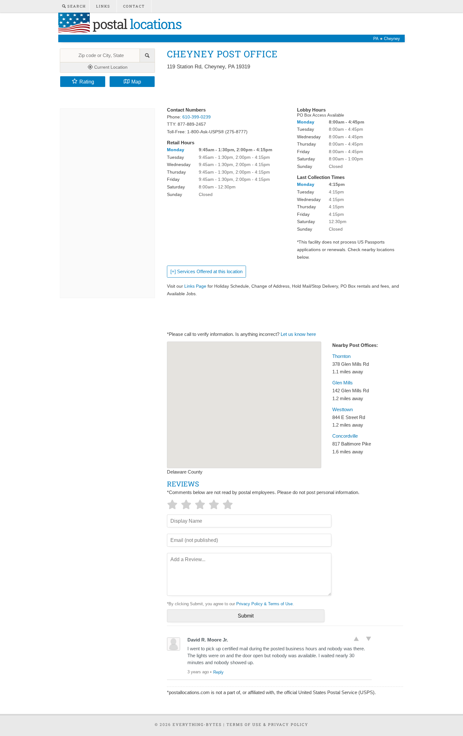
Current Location (110, 67)
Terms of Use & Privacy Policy (267, 724)
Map (136, 81)
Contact (134, 6)
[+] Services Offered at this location (206, 271)
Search (76, 6)
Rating (86, 81)
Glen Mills (342, 382)
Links (103, 6)
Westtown (342, 409)
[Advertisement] (281, 89)
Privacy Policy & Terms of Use (264, 603)
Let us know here (298, 334)
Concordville (345, 436)
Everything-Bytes (197, 724)
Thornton (341, 356)
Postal (135, 23)
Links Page (195, 286)
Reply (218, 672)
